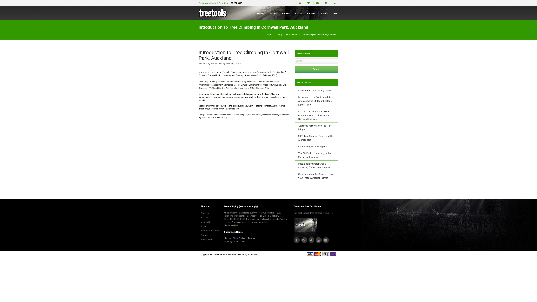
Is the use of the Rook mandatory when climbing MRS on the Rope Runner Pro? (315, 101)
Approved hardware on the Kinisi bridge (315, 127)
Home (270, 34)
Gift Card (205, 217)
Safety (298, 13)
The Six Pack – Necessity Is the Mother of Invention (314, 155)
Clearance (205, 222)
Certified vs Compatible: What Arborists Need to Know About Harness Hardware (314, 115)
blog (280, 34)
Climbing (260, 13)
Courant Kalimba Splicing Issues (315, 90)
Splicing (311, 13)
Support (204, 226)
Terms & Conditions (210, 230)
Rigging (273, 13)
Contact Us (206, 235)
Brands (324, 13)
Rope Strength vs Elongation (313, 146)
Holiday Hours (207, 239)
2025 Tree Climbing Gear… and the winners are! (316, 138)
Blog (335, 13)
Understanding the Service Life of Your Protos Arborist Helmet (316, 176)
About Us (205, 213)
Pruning (286, 13)
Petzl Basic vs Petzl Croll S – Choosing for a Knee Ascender (314, 165)
